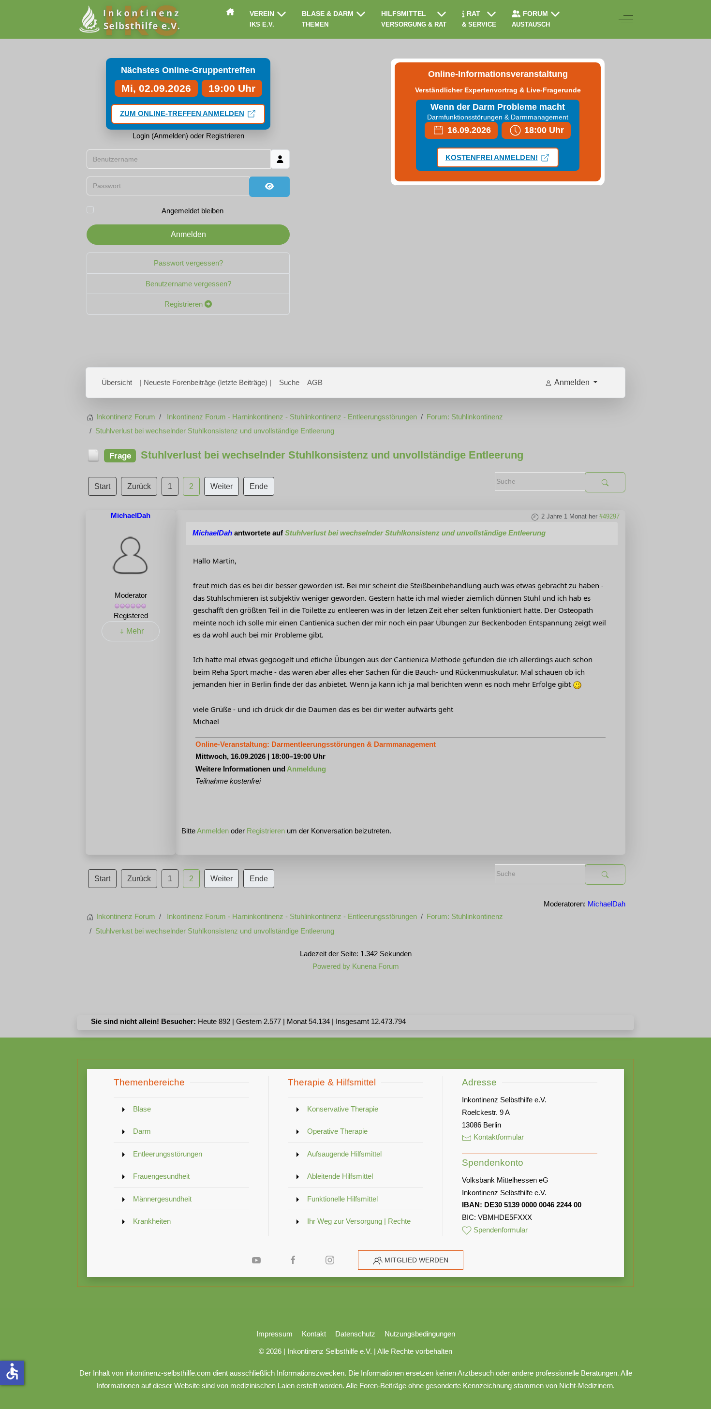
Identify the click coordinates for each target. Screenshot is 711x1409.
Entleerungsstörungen (167, 1154)
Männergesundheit (162, 1199)
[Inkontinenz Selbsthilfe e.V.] (128, 19)
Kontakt (314, 1334)
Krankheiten (152, 1221)
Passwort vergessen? (188, 263)
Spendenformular (500, 1230)
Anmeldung (306, 769)
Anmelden (188, 234)
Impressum (274, 1334)
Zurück (139, 486)
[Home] (230, 11)
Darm (142, 1131)
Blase (142, 1109)
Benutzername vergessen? (188, 284)
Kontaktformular (498, 1137)
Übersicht (117, 382)
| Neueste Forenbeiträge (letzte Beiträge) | (205, 382)
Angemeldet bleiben (192, 211)
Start (102, 486)
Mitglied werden (416, 1260)
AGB (315, 382)
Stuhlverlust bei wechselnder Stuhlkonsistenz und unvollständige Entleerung (415, 533)
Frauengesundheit (161, 1176)
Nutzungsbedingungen (420, 1334)
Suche (289, 382)
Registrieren (184, 304)
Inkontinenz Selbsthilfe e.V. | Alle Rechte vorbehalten (369, 1351)
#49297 (609, 516)
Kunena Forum (375, 966)
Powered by (331, 966)
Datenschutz (355, 1334)
